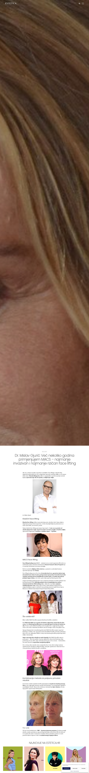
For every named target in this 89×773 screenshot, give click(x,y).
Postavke (83, 768)
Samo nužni (75, 768)
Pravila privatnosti (76, 771)
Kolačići (71, 771)
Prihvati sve (66, 768)
